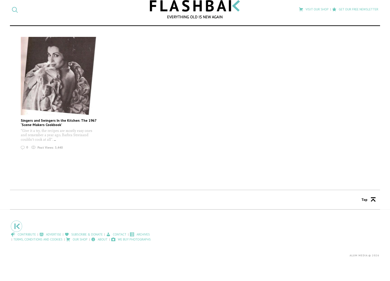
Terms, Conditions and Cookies (38, 239)
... (55, 139)
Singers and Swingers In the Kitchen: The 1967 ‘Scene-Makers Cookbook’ (58, 122)
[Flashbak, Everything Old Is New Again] (195, 9)
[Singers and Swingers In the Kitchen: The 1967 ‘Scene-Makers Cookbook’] (60, 76)
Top (364, 199)
